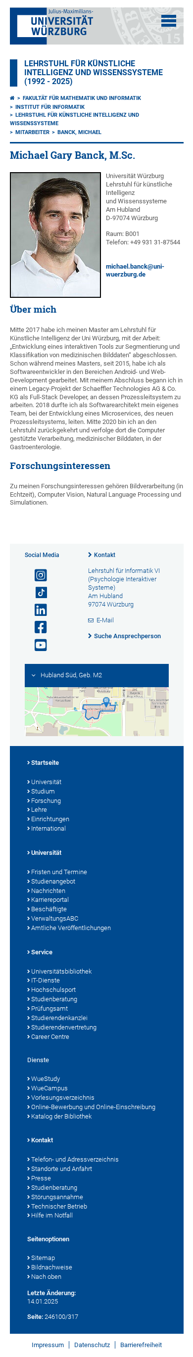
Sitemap (43, 1258)
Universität (46, 782)
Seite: (35, 1316)
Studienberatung (54, 999)
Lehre (39, 809)
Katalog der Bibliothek (61, 1116)
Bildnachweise (51, 1267)
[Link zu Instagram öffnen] (36, 575)
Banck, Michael (79, 132)
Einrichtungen (50, 819)
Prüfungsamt (49, 1008)
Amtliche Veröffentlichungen (71, 928)
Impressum (48, 1345)
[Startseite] (12, 98)
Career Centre (50, 1036)
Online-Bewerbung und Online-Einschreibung (93, 1107)
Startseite (45, 762)
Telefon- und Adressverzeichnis (75, 1159)
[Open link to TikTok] (36, 593)
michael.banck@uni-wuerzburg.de (135, 271)
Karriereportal (50, 899)
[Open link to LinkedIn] (36, 610)
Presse (41, 1178)
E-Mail (105, 620)
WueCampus (49, 1088)
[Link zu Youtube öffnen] (36, 645)
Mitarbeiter (32, 132)
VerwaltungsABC (54, 918)
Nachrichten (48, 890)
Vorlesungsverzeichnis (63, 1097)
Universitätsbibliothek (61, 971)
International (48, 828)
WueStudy (45, 1078)
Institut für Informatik (50, 107)
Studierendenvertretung (63, 1027)
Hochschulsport (53, 989)
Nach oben (46, 1276)
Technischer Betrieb (59, 1206)
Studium (43, 791)
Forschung (46, 800)
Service (41, 952)
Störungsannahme (57, 1197)
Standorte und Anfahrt (61, 1168)
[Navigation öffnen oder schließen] (168, 21)
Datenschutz (92, 1345)
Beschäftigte (49, 909)
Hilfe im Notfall (52, 1215)
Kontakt (104, 555)
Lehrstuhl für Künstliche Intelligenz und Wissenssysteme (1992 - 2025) (93, 72)
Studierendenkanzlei (59, 1018)
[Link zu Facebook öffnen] (36, 627)
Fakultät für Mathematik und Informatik (82, 98)
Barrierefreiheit (141, 1345)
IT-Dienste (45, 980)
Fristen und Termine (59, 872)
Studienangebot (53, 881)
